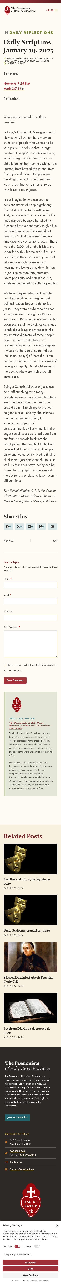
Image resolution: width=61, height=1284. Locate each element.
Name (8, 578)
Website (8, 611)
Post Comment (15, 680)
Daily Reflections (31, 32)
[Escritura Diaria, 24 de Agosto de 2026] (30, 1008)
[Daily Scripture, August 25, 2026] (30, 910)
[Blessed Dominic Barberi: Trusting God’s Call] (30, 957)
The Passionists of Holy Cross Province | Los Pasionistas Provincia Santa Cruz (29, 725)
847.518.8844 (17, 1151)
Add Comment (12, 627)
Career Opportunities (22, 1169)
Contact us (16, 1162)
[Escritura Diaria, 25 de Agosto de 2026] (30, 859)
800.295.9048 (27, 1155)
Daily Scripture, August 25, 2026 (27, 930)
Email (7, 595)
